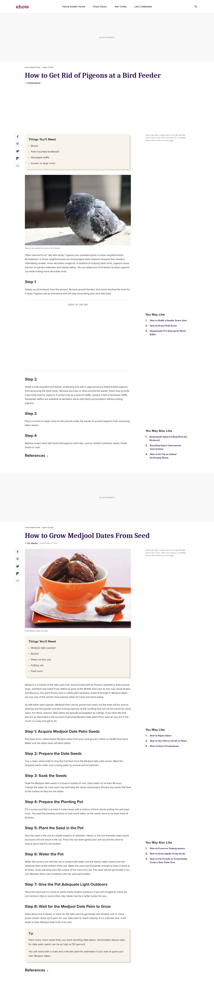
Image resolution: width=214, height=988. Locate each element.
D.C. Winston (32, 543)
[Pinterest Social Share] (18, 144)
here (172, 140)
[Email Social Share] (18, 166)
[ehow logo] (22, 6)
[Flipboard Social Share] (18, 158)
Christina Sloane (33, 83)
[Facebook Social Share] (18, 137)
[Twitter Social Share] (18, 151)
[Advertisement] (107, 109)
